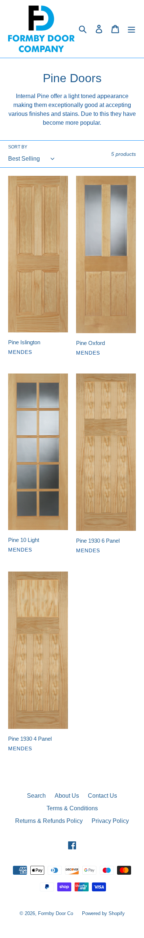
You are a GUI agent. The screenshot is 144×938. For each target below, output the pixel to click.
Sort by (17, 147)
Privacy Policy (110, 821)
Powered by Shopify (103, 913)
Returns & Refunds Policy (49, 821)
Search (36, 796)
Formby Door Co (56, 913)
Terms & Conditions (72, 808)
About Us (67, 796)
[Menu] (131, 29)
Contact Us (102, 796)
